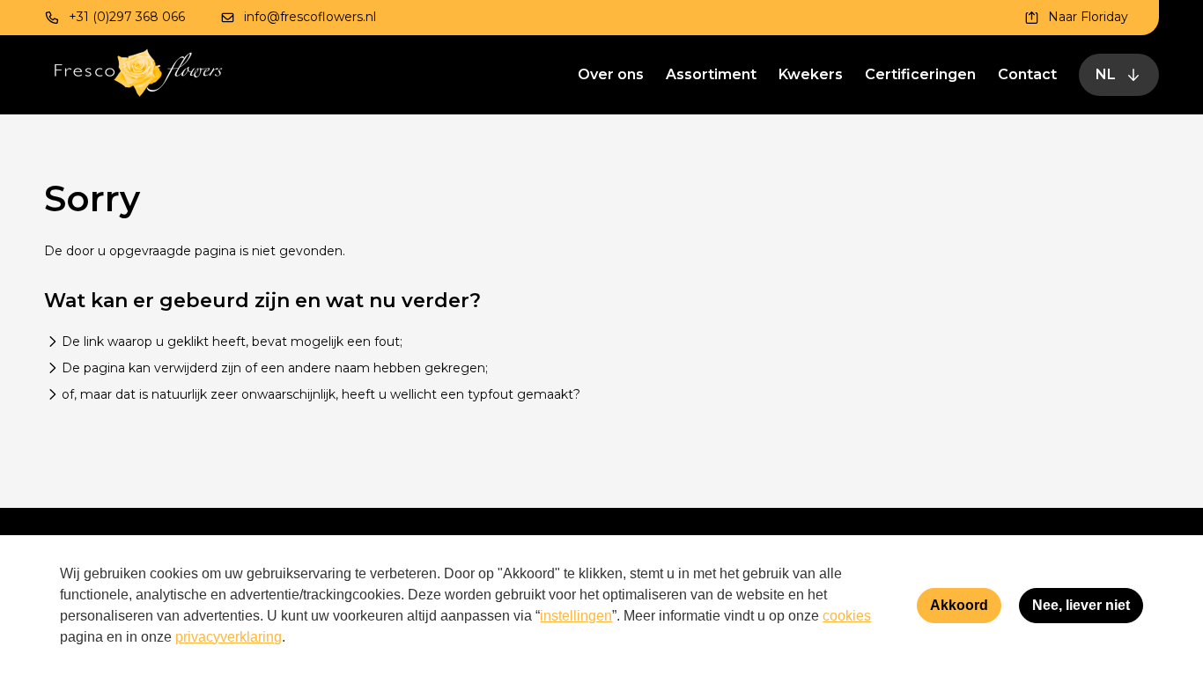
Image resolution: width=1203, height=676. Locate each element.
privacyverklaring (228, 636)
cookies (847, 615)
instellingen (576, 615)
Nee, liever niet (1081, 605)
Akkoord (959, 605)
